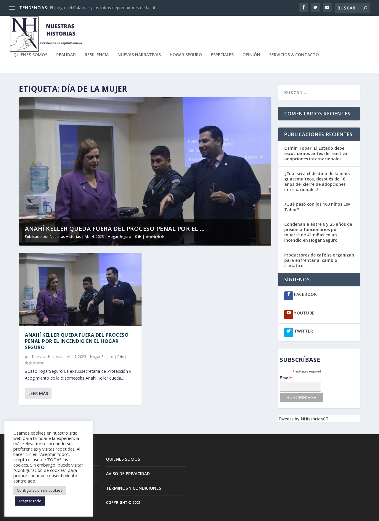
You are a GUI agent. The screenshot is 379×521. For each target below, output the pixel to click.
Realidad (66, 54)
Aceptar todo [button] (29, 501)
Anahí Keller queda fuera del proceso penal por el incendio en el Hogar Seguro (77, 341)
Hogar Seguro (186, 54)
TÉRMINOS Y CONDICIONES (133, 488)
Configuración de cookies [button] (39, 490)
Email (286, 378)
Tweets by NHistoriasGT (303, 419)
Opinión (251, 54)
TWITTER (303, 331)
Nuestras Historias (65, 236)
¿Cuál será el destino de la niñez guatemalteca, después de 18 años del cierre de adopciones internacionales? (317, 182)
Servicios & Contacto (294, 54)
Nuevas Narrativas (139, 54)
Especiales (222, 54)
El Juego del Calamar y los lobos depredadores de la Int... (104, 7)
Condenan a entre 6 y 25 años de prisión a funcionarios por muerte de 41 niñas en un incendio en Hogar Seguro (318, 232)
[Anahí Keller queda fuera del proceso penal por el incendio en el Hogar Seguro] (80, 289)
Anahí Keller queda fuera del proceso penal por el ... (115, 229)
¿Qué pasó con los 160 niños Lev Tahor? (317, 206)
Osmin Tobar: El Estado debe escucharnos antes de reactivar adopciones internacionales (316, 153)
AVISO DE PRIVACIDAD (128, 473)
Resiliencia (97, 54)
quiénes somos (30, 54)
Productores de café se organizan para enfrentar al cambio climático (319, 260)
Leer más (38, 393)
